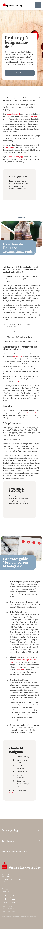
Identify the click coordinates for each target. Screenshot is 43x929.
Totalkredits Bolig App (15, 157)
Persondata (16, 916)
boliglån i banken (31, 413)
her (18, 381)
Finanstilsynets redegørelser (29, 916)
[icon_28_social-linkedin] (13, 899)
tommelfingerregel (13, 114)
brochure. (12, 793)
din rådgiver (13, 506)
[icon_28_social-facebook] (5, 899)
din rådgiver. (10, 147)
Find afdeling (6, 882)
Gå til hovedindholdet (10, 211)
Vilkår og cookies (6, 916)
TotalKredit (19, 670)
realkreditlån (17, 356)
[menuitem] (12, 5)
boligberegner (33, 116)
